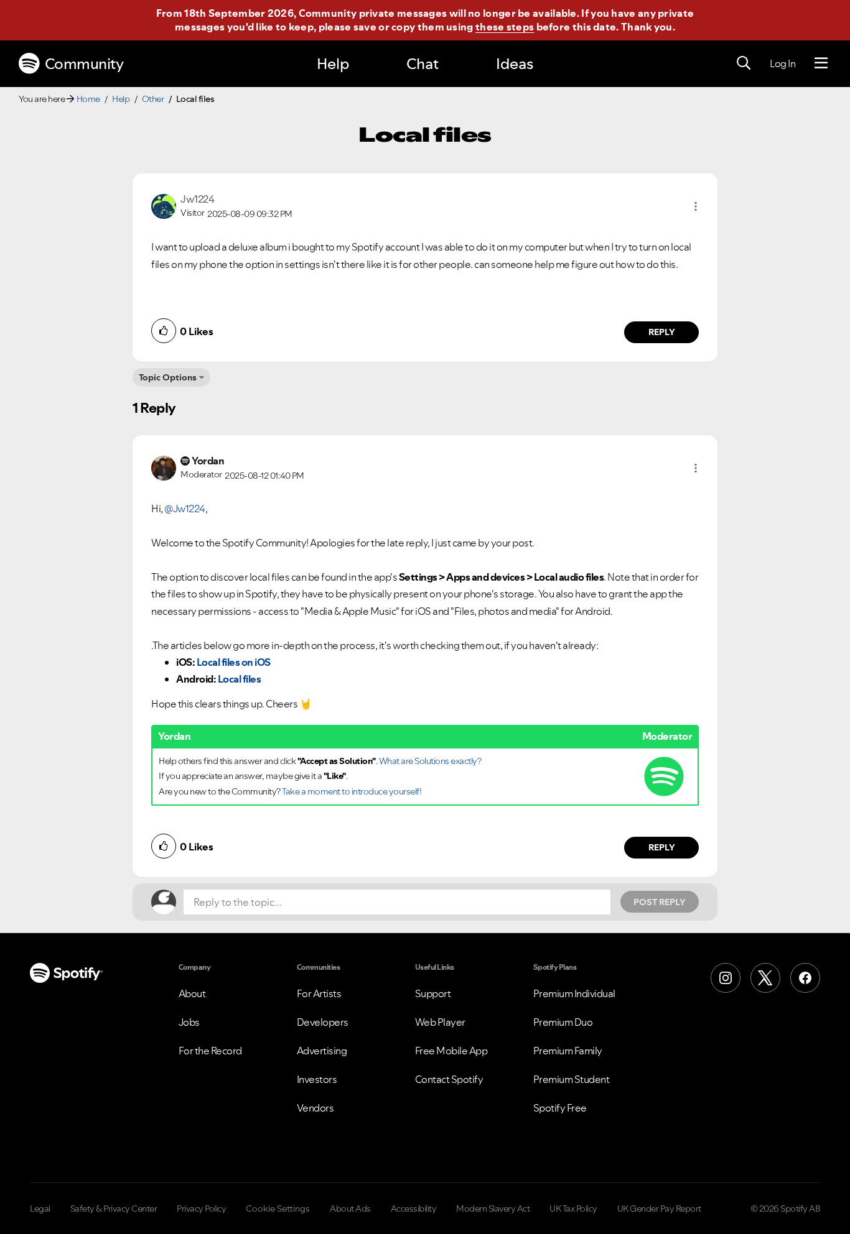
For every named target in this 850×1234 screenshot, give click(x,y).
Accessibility (414, 1208)
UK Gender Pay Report (659, 1208)
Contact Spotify (449, 1079)
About (192, 993)
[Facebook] (805, 978)
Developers (322, 1022)
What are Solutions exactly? (430, 761)
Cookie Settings (278, 1208)
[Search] (743, 63)
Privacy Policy (201, 1208)
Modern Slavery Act (493, 1208)
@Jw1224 (184, 508)
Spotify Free (560, 1108)
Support (433, 993)
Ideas (514, 63)
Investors (317, 1079)
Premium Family (567, 1050)
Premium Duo (563, 1022)
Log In (782, 63)
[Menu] (821, 63)
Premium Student (571, 1079)
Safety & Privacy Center (113, 1208)
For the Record (210, 1050)
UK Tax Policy (573, 1208)
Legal (40, 1208)
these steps (504, 27)
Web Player (440, 1022)
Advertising (322, 1050)
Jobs (189, 1022)
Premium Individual (574, 993)
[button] (695, 206)
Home (88, 99)
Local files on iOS (234, 662)
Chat (422, 63)
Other (153, 99)
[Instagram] (725, 978)
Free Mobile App (451, 1050)
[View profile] (163, 205)
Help (333, 63)
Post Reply (659, 902)
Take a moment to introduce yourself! (351, 791)
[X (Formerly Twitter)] (765, 978)
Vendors (315, 1108)
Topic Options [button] (168, 377)
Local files (239, 679)
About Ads (350, 1208)
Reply (661, 332)
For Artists (319, 993)
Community (84, 63)
